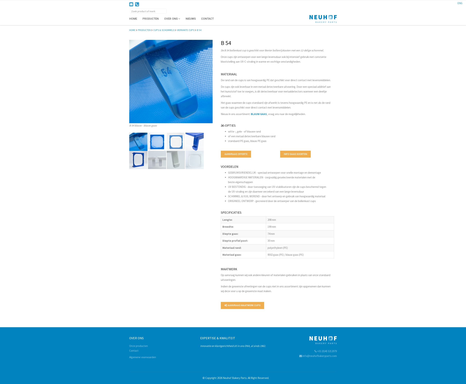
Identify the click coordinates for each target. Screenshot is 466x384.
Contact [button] (207, 18)
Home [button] (133, 18)
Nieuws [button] (191, 18)
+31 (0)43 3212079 (327, 351)
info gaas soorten (295, 154)
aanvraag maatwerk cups (243, 305)
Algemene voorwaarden (142, 357)
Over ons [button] (171, 18)
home (132, 30)
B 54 (199, 30)
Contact (134, 350)
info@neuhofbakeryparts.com (319, 356)
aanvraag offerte (235, 154)
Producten (144, 30)
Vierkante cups (185, 30)
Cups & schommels (163, 30)
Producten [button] (151, 18)
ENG (459, 3)
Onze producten (138, 346)
